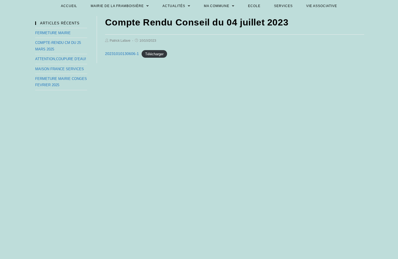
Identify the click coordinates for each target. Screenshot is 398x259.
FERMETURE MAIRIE (53, 33)
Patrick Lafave (120, 41)
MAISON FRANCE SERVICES (59, 69)
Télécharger (154, 54)
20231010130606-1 (122, 53)
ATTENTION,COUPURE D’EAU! (60, 59)
